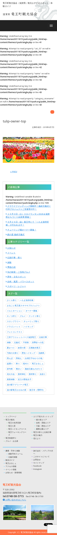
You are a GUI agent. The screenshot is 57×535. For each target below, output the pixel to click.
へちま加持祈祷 (26, 300)
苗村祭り (33, 374)
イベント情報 (11, 469)
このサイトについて (41, 456)
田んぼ (10, 358)
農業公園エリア (42, 429)
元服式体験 (12, 457)
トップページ (11, 416)
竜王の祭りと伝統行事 (42, 432)
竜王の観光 (10, 419)
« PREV (13, 171)
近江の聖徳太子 (24, 379)
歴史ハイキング (28, 353)
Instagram (37, 469)
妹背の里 (22, 347)
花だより (37, 438)
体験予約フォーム (15, 454)
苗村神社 (22, 374)
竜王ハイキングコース (17, 429)
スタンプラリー (13, 321)
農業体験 (11, 379)
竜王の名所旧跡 (14, 422)
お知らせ (11, 248)
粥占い (19, 368)
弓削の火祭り (13, 353)
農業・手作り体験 (13, 450)
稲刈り (26, 363)
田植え (19, 358)
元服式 (17, 342)
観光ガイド (10, 460)
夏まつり (11, 347)
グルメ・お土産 (12, 441)
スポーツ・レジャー (16, 286)
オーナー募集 (31, 310)
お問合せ (37, 459)
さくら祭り (12, 300)
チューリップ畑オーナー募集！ (21, 229)
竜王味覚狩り (11, 438)
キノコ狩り (12, 316)
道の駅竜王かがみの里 (16, 390)
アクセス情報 (11, 466)
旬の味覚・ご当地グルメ (18, 272)
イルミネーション (14, 310)
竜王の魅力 (37, 435)
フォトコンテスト (14, 332)
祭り (18, 363)
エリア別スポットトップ (43, 416)
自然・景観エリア (43, 422)
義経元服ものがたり (33, 368)
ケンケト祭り (34, 316)
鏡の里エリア (41, 419)
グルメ (23, 316)
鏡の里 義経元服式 (15, 234)
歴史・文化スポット (16, 276)
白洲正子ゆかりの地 (33, 358)
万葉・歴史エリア (43, 426)
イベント (11, 252)
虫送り (43, 374)
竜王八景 (11, 426)
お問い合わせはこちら (15, 499)
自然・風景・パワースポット (20, 281)
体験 (9, 262)
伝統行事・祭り (14, 257)
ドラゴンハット (13, 326)
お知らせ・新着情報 (14, 472)
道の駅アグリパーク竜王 (17, 384)
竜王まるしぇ (38, 363)
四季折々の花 (38, 342)
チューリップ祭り (31, 321)
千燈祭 (26, 342)
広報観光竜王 (34, 347)
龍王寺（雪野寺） (37, 390)
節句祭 (10, 368)
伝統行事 (43, 337)
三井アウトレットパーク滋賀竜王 (21, 337)
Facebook (37, 466)
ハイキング (28, 326)
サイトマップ (38, 463)
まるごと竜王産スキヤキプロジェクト (23, 305)
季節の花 (11, 267)
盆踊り (10, 363)
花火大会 (11, 374)
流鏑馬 (41, 353)
